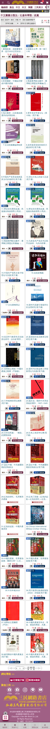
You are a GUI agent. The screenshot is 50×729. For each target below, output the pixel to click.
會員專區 (45, 727)
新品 (12, 7)
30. (37, 499)
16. (37, 272)
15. (12, 274)
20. (37, 338)
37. (9, 623)
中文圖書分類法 (9, 15)
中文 (18, 7)
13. (12, 243)
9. (11, 178)
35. (12, 590)
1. (12, 52)
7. (12, 144)
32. (36, 529)
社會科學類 (26, 15)
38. (37, 624)
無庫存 (30, 89)
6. (36, 114)
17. (12, 304)
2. (36, 50)
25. (12, 433)
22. (37, 369)
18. (37, 306)
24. (37, 401)
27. (12, 465)
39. (12, 655)
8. (36, 146)
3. (11, 82)
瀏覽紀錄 (35, 727)
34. (37, 559)
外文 (24, 7)
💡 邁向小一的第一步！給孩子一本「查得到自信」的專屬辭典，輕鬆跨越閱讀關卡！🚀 (41, 11)
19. (12, 339)
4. (37, 83)
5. (11, 115)
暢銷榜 (4, 7)
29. (12, 497)
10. (37, 178)
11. (12, 212)
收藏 (24, 727)
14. (37, 244)
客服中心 (15, 727)
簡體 (30, 7)
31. (12, 527)
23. (11, 401)
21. (12, 369)
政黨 (36, 15)
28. (37, 465)
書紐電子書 (30, 93)
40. (37, 656)
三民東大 (38, 7)
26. (36, 433)
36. (37, 591)
